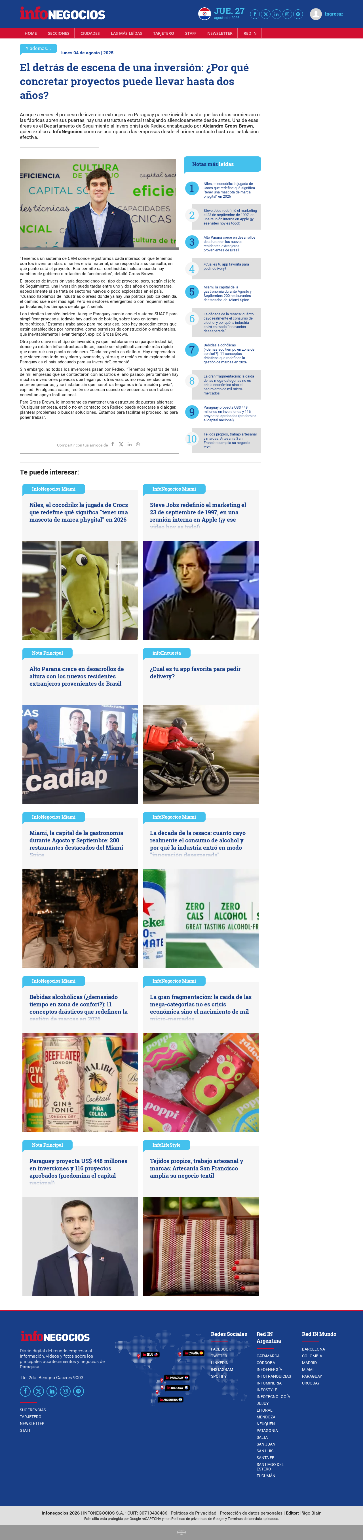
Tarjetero (163, 33)
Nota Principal (47, 653)
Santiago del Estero (270, 1466)
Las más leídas (126, 33)
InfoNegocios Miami (53, 489)
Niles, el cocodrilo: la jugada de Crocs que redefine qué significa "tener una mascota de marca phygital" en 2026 (229, 190)
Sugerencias (33, 1410)
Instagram (222, 1369)
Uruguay (311, 1383)
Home (31, 33)
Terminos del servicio (245, 1519)
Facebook (221, 1349)
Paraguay (312, 1376)
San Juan (266, 1444)
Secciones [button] (58, 33)
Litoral (265, 1410)
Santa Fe (265, 1457)
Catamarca (268, 1356)
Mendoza (266, 1417)
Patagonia (267, 1430)
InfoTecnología (273, 1396)
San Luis (265, 1451)
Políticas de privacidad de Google (197, 1519)
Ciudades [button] (90, 33)
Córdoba (266, 1362)
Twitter (219, 1356)
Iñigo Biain (311, 1513)
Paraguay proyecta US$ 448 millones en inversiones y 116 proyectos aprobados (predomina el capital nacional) (230, 413)
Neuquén (266, 1424)
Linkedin (220, 1362)
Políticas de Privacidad (193, 1513)
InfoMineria (269, 1383)
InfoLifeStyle (167, 1145)
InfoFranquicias (274, 1376)
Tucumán (266, 1476)
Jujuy (263, 1403)
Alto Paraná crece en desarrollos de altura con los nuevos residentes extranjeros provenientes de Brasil (230, 243)
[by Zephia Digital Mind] (181, 1533)
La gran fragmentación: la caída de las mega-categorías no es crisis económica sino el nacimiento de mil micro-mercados (229, 384)
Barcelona (313, 1349)
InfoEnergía (269, 1369)
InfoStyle (267, 1390)
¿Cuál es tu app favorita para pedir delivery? (226, 266)
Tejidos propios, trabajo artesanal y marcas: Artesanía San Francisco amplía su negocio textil (230, 440)
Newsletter (220, 33)
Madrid (309, 1362)
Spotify (219, 1376)
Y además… (38, 48)
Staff (190, 33)
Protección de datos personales (251, 1513)
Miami (308, 1369)
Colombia (312, 1356)
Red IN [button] (250, 33)
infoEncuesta (167, 653)
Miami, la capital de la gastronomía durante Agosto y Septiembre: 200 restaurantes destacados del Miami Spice (228, 293)
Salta (262, 1437)
